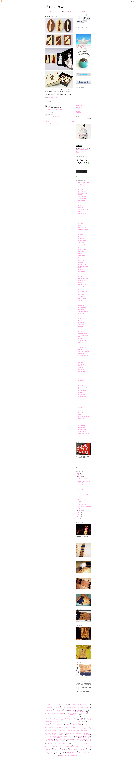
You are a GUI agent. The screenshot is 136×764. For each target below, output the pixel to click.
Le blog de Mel (81, 394)
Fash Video (55, 723)
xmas (57, 754)
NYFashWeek (59, 739)
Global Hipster (81, 287)
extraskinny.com (81, 409)
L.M (79, 344)
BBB (79, 710)
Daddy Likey (81, 392)
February (80, 476)
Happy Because (81, 276)
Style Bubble (81, 342)
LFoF (79, 225)
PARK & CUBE (81, 200)
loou (79, 422)
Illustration (48, 728)
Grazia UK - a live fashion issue (84, 506)
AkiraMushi (73, 704)
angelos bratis (65, 706)
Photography (72, 740)
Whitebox (81, 752)
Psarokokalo (56, 742)
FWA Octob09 (87, 724)
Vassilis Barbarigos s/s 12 (83, 493)
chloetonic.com (81, 245)
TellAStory (80, 748)
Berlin (85, 710)
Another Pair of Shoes (83, 347)
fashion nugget (81, 322)
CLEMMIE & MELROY (83, 231)
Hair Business (49, 727)
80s (67, 704)
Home (59, 121)
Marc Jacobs (86, 734)
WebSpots (59, 752)
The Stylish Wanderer (83, 219)
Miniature (57, 737)
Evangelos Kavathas (52, 721)
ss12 (60, 745)
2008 (78, 518)
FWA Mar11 (68, 724)
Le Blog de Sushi (82, 274)
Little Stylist (81, 260)
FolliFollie (83, 723)
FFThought (74, 723)
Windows (49, 754)
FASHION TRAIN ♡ (82, 187)
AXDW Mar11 (67, 709)
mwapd (89, 737)
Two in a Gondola (83, 749)
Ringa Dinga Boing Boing (84, 416)
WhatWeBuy (70, 752)
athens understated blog (83, 351)
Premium (81, 740)
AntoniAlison (61, 707)
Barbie (65, 710)
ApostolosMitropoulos (73, 707)
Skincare (58, 743)
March (79, 474)
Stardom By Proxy (82, 340)
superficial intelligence (83, 311)
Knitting (56, 731)
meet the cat (81, 232)
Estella (49, 104)
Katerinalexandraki (58, 730)
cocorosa (80, 211)
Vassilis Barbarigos (51, 751)
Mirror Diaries (81, 353)
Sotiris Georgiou (85, 743)
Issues (86, 728)
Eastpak (68, 719)
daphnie (49, 112)
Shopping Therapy (82, 198)
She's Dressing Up (82, 244)
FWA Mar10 (60, 724)
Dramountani (88, 718)
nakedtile (80, 303)
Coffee (76, 713)
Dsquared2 (48, 719)
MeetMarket (79, 736)
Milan (46, 737)
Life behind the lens (82, 262)
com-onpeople (81, 358)
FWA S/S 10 (78, 110)
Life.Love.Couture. (82, 384)
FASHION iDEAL (81, 259)
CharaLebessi (69, 713)
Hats (66, 727)
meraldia (80, 316)
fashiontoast (81, 338)
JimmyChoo (47, 730)
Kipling (87, 730)
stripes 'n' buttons (82, 249)
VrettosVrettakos (49, 752)
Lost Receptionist (82, 307)
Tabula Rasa (81, 324)
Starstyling (68, 745)
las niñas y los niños (82, 371)
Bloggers (61, 712)
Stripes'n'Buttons (67, 746)
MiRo (63, 737)
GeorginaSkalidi (76, 726)
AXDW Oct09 (77, 709)
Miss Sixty (68, 737)
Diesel (59, 718)
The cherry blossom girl (83, 209)
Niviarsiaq (80, 223)
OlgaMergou (69, 739)
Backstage (50, 710)
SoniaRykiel (74, 743)
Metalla (87, 736)
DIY (81, 718)
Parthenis (55, 97)
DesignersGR (66, 11)
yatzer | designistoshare (83, 433)
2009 (78, 516)
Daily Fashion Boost (82, 412)
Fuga (53, 724)
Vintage (74, 751)
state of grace (81, 251)
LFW (62, 733)
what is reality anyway (83, 398)
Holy (84, 727)
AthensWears (81, 269)
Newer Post (47, 121)
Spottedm (80, 367)
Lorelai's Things (81, 234)
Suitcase (56, 748)
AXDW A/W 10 (79, 107)
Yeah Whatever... (82, 296)
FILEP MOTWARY (82, 238)
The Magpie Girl (81, 205)
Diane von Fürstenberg (50, 718)
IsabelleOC (80, 253)
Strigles (55, 746)
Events (63, 721)
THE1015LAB (81, 305)
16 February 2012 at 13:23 (55, 109)
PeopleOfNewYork (82, 396)
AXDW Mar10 (57, 709)
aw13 (51, 709)
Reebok (64, 742)
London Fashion (82, 280)
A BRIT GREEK (81, 255)
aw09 (82, 707)
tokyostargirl (81, 423)
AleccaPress (48, 706)
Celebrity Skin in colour (83, 498)
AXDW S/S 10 (79, 105)
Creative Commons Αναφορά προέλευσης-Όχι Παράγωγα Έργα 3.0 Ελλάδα (83, 151)
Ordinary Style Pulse (82, 236)
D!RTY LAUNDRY (82, 390)
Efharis (81, 719)
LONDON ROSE (81, 349)
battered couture (81, 271)
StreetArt (75, 745)
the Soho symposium (83, 278)
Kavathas (80, 730)
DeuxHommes (86, 716)
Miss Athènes (81, 202)
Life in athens (81, 203)
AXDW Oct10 (87, 709)
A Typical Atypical (82, 298)
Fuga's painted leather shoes (84, 508)
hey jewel (80, 282)
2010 (78, 514)
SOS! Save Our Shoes (83, 410)
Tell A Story (80, 300)
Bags (58, 710)
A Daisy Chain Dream (83, 229)
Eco (75, 719)
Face (84, 721)
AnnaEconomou (87, 706)
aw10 (87, 707)
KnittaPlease (48, 731)
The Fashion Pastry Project (52, 17)
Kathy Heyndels (72, 730)
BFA (90, 710)
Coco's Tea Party (82, 345)
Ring (70, 742)
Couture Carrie (81, 380)
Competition (84, 713)
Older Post (71, 121)
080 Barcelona (48, 704)
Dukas (55, 719)
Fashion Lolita (81, 420)
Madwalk (55, 734)
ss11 (53, 745)
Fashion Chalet (81, 385)
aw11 (46, 709)
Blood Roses (81, 331)
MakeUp (62, 734)
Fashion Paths (81, 189)
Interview (57, 728)
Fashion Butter (81, 357)
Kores (72, 731)
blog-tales (80, 362)
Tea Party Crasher (82, 318)
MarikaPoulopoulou (58, 736)
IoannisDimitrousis (68, 728)
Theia (74, 749)
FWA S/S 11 (78, 112)
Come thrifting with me (83, 355)
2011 (78, 512)
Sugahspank (78, 746)
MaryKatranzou (69, 736)
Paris (47, 740)
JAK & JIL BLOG (82, 431)
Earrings (61, 719)
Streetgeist (80, 207)
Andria (57, 706)
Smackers (66, 743)
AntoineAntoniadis (51, 707)
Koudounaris (79, 731)
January (80, 510)
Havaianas (73, 727)
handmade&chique (82, 328)
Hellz (79, 727)
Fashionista (80, 382)
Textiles (89, 748)
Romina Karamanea (79, 742)
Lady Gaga (47, 733)
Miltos (50, 737)
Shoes (89, 742)
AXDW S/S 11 (79, 108)
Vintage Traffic (81, 427)
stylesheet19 (81, 313)
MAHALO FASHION (82, 315)
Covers (65, 715)
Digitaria (65, 718)
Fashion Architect (82, 213)
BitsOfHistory (50, 712)
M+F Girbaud (48, 734)
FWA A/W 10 (78, 111)
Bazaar (71, 710)
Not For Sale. (81, 273)
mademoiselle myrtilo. (83, 329)
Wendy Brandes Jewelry (83, 182)
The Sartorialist (81, 302)
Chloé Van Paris (81, 407)
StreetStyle (85, 745)
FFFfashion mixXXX (82, 264)
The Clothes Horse (82, 196)
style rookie (80, 221)
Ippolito (79, 728)
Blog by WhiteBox (82, 284)
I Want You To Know (82, 227)
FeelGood (65, 723)
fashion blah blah (82, 429)
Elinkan (80, 435)
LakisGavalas (55, 733)
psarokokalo (81, 257)
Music (82, 737)
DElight (61, 716)
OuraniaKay (77, 739)
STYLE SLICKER (82, 191)
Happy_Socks (58, 727)
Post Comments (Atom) (55, 123)
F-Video (71, 11)
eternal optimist (81, 294)
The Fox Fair (59, 749)
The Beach (49, 749)
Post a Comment (48, 119)
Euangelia (88, 719)
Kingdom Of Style (82, 240)
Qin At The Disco (82, 418)
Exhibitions (76, 721)
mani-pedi (69, 734)
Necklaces (49, 739)
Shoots (50, 743)
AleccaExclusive (83, 704)
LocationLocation (82, 733)
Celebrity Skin (79, 712)
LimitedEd (50, 97)
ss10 (46, 745)
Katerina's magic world (83, 289)
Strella (47, 746)
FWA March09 (77, 724)
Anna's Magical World (83, 360)
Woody (79, 414)
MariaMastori (48, 736)
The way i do (81, 184)
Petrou (63, 740)
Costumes (57, 715)
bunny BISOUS (81, 425)
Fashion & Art (81, 186)
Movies (75, 737)
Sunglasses (64, 748)
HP (89, 727)
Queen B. (80, 320)
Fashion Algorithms (82, 286)
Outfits (85, 739)
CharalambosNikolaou (58, 713)
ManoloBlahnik (77, 734)
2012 (78, 473)
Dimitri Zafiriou (74, 718)
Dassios (55, 716)
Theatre (68, 749)
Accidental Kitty (81, 309)
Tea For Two (81, 242)
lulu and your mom (82, 247)
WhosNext (88, 752)
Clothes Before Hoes (82, 333)
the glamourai (81, 369)
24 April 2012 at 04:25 (54, 116)
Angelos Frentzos (76, 706)
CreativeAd (74, 715)
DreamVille (80, 326)
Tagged (72, 748)
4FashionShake (59, 704)
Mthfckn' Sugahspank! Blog (84, 215)
